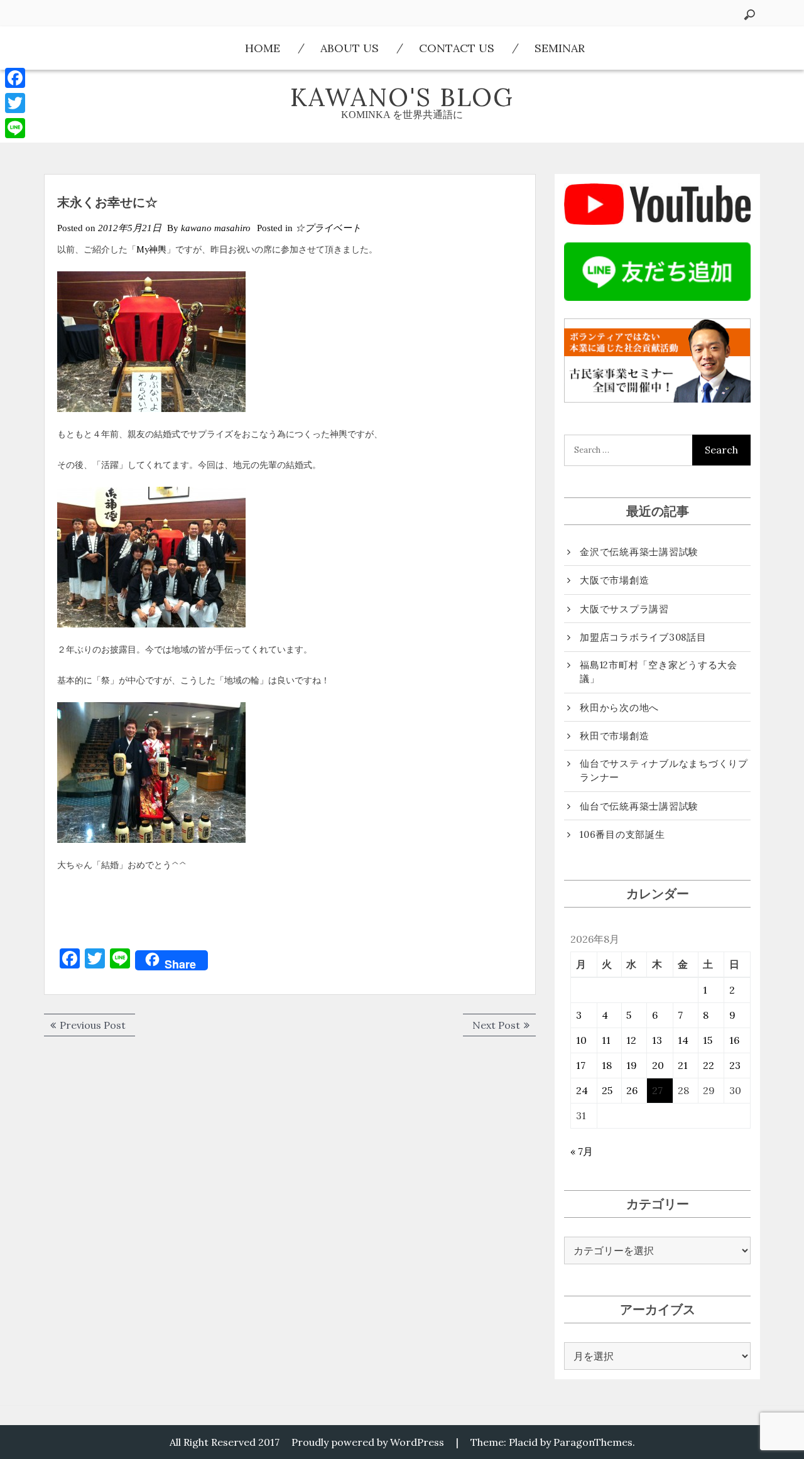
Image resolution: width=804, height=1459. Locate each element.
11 (606, 1040)
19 (631, 1065)
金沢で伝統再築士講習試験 (639, 552)
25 (607, 1090)
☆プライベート (328, 228)
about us (349, 48)
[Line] (15, 128)
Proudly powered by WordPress (367, 1442)
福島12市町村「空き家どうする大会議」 (658, 672)
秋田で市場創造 (614, 736)
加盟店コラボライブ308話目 (643, 637)
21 (683, 1065)
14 (683, 1040)
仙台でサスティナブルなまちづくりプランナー (664, 770)
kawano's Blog (402, 97)
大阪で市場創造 (614, 580)
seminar (560, 48)
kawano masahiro (216, 228)
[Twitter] (15, 103)
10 (581, 1040)
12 (631, 1040)
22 (708, 1065)
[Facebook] (15, 77)
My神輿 (151, 249)
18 (607, 1065)
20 (658, 1065)
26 (632, 1090)
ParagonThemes (593, 1442)
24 (582, 1090)
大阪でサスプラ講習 (624, 609)
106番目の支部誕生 (622, 834)
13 (657, 1040)
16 (734, 1040)
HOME (262, 48)
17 (580, 1065)
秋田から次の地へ (619, 707)
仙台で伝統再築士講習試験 (639, 806)
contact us (456, 48)
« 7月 (581, 1151)
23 (735, 1065)
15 (707, 1040)
